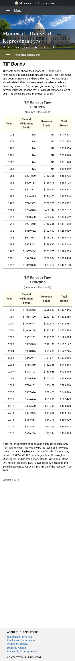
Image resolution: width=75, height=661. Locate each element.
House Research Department (28, 47)
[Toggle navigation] (8, 10)
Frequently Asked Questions (23, 651)
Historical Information (19, 636)
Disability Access (16, 647)
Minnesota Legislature (38, 3)
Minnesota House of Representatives (27, 37)
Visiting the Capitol (17, 644)
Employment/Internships (21, 640)
